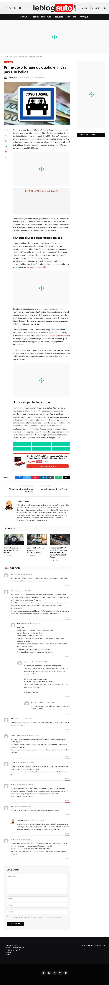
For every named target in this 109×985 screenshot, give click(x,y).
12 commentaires (40, 77)
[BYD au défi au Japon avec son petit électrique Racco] (37, 539)
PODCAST (96, 8)
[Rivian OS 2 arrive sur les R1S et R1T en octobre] (14, 539)
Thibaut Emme (12, 77)
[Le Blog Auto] (54, 8)
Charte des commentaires (15, 948)
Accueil (6, 56)
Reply (67, 585)
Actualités (24, 17)
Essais (36, 17)
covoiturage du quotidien (37, 267)
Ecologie (59, 17)
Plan (8, 954)
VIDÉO (84, 8)
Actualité (8, 62)
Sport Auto (46, 17)
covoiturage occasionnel (60, 336)
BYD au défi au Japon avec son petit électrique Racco (35, 550)
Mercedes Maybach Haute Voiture (54, 489)
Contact (9, 952)
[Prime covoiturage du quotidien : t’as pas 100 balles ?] (37, 103)
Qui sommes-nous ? (13, 950)
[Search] (105, 8)
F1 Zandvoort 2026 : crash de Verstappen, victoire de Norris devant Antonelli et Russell (59, 552)
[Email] (6, 157)
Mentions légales (12, 945)
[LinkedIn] (6, 146)
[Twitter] (6, 141)
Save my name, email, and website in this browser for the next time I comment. (35, 917)
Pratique (84, 17)
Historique (71, 17)
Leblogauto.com (87, 945)
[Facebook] (6, 135)
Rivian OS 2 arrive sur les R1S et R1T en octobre (12, 550)
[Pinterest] (6, 152)
